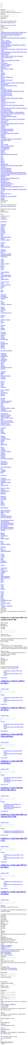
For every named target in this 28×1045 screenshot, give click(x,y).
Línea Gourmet (4, 144)
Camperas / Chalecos (19, 123)
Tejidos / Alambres (5, 40)
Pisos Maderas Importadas (7, 527)
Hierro (2, 234)
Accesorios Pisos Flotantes (7, 172)
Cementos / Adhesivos (6, 64)
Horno (2, 158)
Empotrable (9, 154)
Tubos (7, 57)
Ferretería (21, 32)
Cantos (9, 189)
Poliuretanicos (16, 105)
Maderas (3, 33)
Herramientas (4, 132)
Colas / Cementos (5, 105)
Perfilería (3, 81)
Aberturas (3, 150)
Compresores (4, 92)
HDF (15, 196)
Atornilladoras (16, 91)
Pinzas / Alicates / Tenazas (7, 422)
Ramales (3, 266)
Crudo (9, 193)
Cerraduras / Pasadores (16, 108)
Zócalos (3, 178)
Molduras (3, 80)
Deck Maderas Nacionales (17, 174)
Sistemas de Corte (5, 423)
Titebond (3, 136)
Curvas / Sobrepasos (18, 56)
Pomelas (3, 406)
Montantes (3, 82)
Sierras (2, 364)
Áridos (13, 38)
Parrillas (11, 146)
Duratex (3, 197)
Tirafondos (8, 119)
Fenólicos (21, 189)
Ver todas (16, 666)
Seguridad (3, 101)
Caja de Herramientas (6, 133)
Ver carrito (3, 1024)
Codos (9, 49)
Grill (2, 155)
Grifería (5, 63)
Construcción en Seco (13, 32)
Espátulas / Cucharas (14, 112)
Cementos (9, 38)
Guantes (3, 125)
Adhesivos (3, 103)
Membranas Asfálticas (20, 45)
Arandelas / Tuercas (16, 119)
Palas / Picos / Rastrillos (6, 420)
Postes (4, 181)
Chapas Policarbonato (6, 276)
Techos (2, 50)
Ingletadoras (4, 360)
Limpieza (3, 126)
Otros (7, 42)
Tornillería (3, 117)
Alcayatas (3, 108)
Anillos (3, 49)
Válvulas (3, 57)
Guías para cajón (5, 402)
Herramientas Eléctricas (6, 89)
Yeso (11, 77)
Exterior (3, 85)
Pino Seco (11, 183)
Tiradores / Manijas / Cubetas (8, 408)
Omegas (14, 82)
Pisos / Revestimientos (6, 171)
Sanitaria (3, 61)
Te (1, 289)
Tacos (2, 443)
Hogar (25, 32)
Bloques (17, 38)
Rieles (11, 116)
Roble (17, 186)
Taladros (3, 366)
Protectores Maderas (18, 98)
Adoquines (3, 38)
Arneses (3, 102)
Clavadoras (3, 130)
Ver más (25, 49)
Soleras (18, 82)
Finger (25, 189)
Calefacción (3, 137)
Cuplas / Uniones (15, 49)
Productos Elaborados (6, 168)
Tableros (3, 188)
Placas (2, 75)
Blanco (2, 193)
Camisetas (11, 123)
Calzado (6, 123)
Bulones (23, 119)
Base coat (3, 88)
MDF (21, 165)
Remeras (3, 455)
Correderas (3, 116)
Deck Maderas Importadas (7, 523)
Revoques (3, 232)
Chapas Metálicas (5, 52)
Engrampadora (10, 130)
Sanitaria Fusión (5, 54)
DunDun (7, 66)
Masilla (2, 87)
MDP (12, 196)
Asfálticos (3, 45)
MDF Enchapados (5, 576)
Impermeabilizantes (5, 43)
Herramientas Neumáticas (7, 129)
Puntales (3, 238)
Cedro (2, 186)
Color (6, 193)
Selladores (3, 134)
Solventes (3, 99)
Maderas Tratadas (15, 165)
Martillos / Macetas (5, 416)
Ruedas (14, 116)
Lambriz (10, 80)
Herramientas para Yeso (6, 94)
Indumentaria (4, 122)
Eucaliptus (3, 183)
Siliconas (22, 105)
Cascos (7, 102)
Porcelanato (9, 60)
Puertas (2, 151)
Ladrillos (22, 38)
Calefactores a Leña (11, 139)
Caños (6, 49)
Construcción (4, 32)
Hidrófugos (9, 45)
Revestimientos (4, 84)
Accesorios (9, 82)
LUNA (16, 969)
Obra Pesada (4, 36)
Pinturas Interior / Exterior (7, 68)
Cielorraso (3, 167)
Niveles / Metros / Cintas (11, 113)
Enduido (15, 85)
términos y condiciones (10, 1004)
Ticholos (3, 231)
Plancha (3, 161)
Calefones (18, 139)
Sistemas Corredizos (6, 115)
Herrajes (3, 106)
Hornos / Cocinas (5, 146)
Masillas (8, 98)
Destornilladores (5, 112)
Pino (2, 181)
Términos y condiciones (6, 605)
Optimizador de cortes (17, 33)
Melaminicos (8, 33)
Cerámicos (3, 60)
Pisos (2, 59)
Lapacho (11, 186)
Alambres (3, 42)
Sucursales (3, 603)
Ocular (10, 102)
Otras (14, 186)
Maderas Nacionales (6, 165)
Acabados (3, 98)
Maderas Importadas (6, 185)
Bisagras (8, 108)
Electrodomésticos (5, 147)
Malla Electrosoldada (6, 237)
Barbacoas (3, 153)
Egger (2, 192)
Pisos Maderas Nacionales (7, 528)
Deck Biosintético (18, 172)
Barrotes (7, 178)
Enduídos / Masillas (5, 77)
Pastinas (3, 66)
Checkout (3, 1031)
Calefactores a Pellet (6, 140)
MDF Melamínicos (5, 577)
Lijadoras (3, 361)
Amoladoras (9, 91)
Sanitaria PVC (4, 47)
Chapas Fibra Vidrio (18, 52)
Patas (2, 405)
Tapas (2, 268)
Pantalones (3, 454)
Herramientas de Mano (6, 110)
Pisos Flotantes (16, 60)
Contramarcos (12, 178)
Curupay (6, 186)
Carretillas (15, 133)
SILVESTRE (13, 968)
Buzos (2, 123)
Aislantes (3, 73)
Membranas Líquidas (6, 46)
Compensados (15, 189)
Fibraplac (3, 195)
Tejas (9, 53)
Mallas (10, 42)
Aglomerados (4, 189)
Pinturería (3, 67)
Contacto (8, 603)
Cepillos (22, 91)
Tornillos (22, 82)
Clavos (2, 120)
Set (12, 133)
